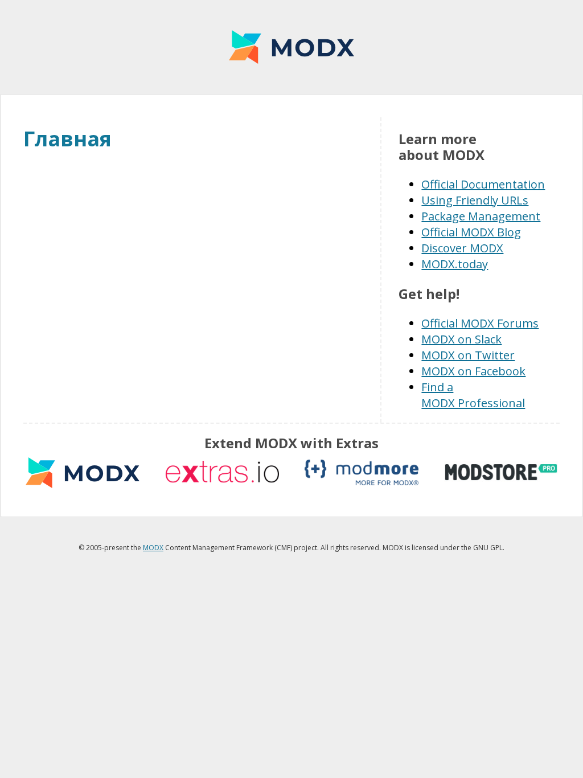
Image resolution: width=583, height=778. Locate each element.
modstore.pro (501, 472)
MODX (291, 47)
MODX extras (82, 472)
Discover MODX (462, 248)
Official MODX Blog (471, 232)
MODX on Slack (461, 339)
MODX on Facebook (473, 371)
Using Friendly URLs (474, 200)
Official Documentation (483, 184)
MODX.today (454, 264)
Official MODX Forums (480, 323)
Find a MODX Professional (473, 395)
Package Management (480, 216)
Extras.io (222, 472)
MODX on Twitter (468, 355)
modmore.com (361, 472)
